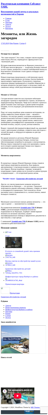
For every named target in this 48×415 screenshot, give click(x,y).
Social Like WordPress (5, 50)
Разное (15, 43)
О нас (7, 20)
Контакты (9, 28)
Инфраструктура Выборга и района (18, 309)
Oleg (11, 43)
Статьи (22, 43)
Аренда (8, 24)
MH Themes (35, 407)
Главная (8, 18)
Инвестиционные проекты (15, 307)
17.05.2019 (5, 43)
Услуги (8, 26)
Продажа (8, 22)
